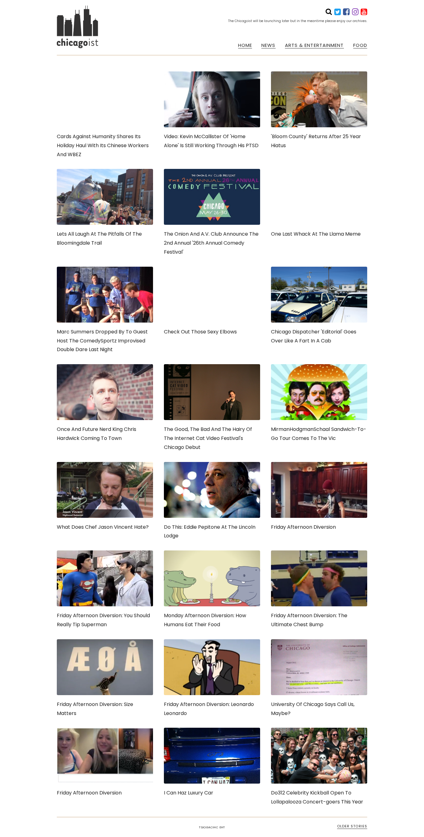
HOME (245, 45)
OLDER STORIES (352, 826)
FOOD (360, 45)
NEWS (268, 45)
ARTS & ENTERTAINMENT (314, 45)
